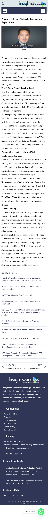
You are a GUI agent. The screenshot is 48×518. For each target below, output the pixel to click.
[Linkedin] (18, 495)
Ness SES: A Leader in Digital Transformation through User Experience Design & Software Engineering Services (23, 312)
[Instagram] (9, 495)
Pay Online (8, 417)
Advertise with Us (11, 414)
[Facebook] (5, 495)
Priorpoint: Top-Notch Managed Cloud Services (20, 338)
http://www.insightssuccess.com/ (24, 264)
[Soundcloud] (22, 495)
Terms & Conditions (11, 430)
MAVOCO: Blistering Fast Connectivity (17, 295)
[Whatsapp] (41, 511)
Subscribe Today (10, 420)
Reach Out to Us (10, 423)
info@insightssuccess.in (14, 441)
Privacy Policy (9, 427)
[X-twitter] (14, 495)
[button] (5, 11)
